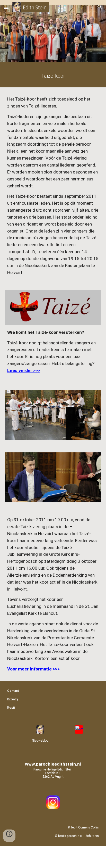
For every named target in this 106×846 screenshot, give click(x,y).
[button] (6, 7)
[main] (53, 76)
